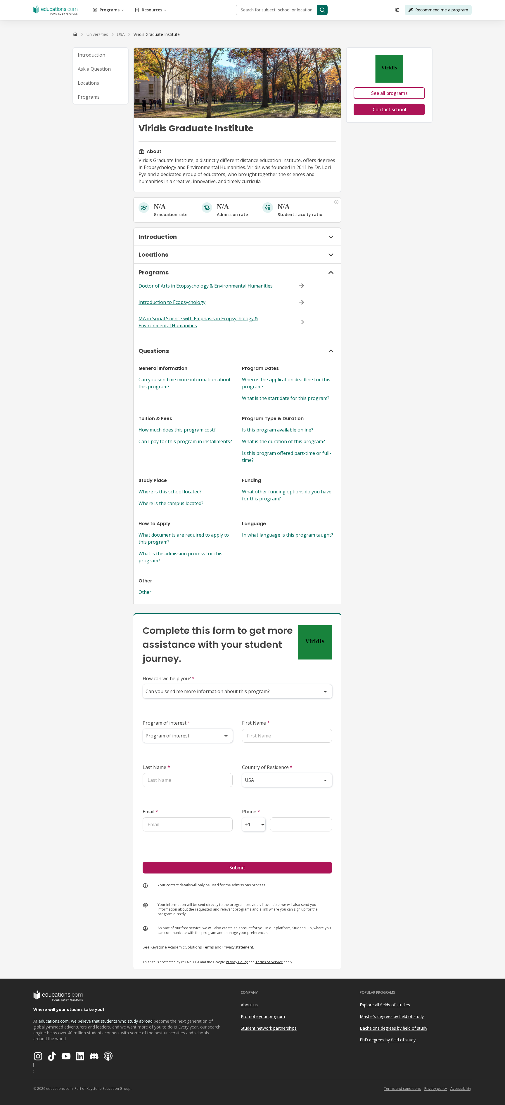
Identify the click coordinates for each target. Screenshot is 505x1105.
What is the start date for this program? (285, 398)
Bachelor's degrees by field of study (393, 1028)
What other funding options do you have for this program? (286, 495)
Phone (251, 811)
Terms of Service (269, 962)
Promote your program (263, 1016)
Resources (152, 10)
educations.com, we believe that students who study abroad (96, 1021)
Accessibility (460, 1088)
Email (150, 811)
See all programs (389, 93)
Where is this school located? (170, 491)
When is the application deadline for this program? (286, 383)
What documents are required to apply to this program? (184, 538)
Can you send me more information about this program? (185, 383)
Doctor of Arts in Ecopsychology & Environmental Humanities (206, 286)
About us (249, 1004)
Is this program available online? (277, 430)
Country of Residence (267, 767)
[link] (157, 34)
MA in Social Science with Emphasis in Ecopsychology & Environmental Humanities (198, 322)
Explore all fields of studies (385, 1004)
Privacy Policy (237, 962)
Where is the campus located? (171, 503)
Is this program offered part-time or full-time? (286, 456)
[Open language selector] (397, 10)
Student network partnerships (269, 1028)
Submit (237, 867)
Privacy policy (435, 1088)
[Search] (322, 10)
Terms (208, 947)
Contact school (389, 109)
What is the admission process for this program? (180, 557)
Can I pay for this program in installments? (185, 441)
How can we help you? (169, 678)
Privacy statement (237, 947)
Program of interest (166, 723)
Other (145, 592)
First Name (256, 723)
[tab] (100, 55)
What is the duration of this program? (283, 441)
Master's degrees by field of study (392, 1016)
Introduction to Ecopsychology (172, 302)
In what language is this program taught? (287, 535)
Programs (110, 10)
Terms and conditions (402, 1088)
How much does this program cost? (177, 430)
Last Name (156, 767)
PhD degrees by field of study (388, 1040)
